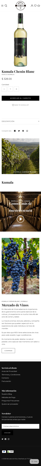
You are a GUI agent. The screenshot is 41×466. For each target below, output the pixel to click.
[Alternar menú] (2, 5)
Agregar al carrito (20, 98)
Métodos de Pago (8, 397)
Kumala (11, 74)
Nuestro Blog (7, 394)
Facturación (6, 381)
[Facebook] (5, 439)
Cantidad (5, 85)
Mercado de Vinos (12, 458)
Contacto (5, 378)
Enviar (7, 433)
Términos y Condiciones (11, 375)
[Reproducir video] (20, 219)
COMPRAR (8, 350)
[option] (20, 39)
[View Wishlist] (35, 6)
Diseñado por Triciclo (25, 458)
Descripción (8, 121)
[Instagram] (8, 439)
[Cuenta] (31, 5)
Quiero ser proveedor (10, 404)
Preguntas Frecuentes (10, 401)
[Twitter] (2, 439)
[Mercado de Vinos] (20, 5)
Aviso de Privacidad (9, 371)
